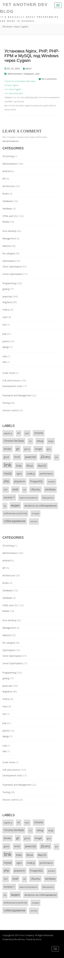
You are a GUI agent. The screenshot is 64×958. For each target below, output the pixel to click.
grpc (49, 449)
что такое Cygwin (12, 89)
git (17, 449)
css (30, 441)
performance (46, 473)
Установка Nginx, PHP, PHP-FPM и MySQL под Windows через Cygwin (31, 56)
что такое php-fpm (13, 93)
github (27, 449)
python (6, 341)
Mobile (5, 221)
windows (50, 489)
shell (15, 489)
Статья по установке (14, 81)
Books (5, 193)
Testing (6, 402)
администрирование (28, 497)
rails (4, 361)
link (7, 465)
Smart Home (8, 373)
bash (27, 433)
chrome (38, 433)
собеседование (14, 521)
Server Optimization (12, 274)
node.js (6, 309)
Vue (4, 324)
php (37, 73)
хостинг (33, 521)
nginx (19, 473)
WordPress (19, 939)
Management (9, 238)
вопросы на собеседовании (41, 505)
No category (8, 253)
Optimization (8, 260)
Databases (28, 73)
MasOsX (6, 245)
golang (5, 289)
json (56, 457)
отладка (35, 513)
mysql (7, 473)
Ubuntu (35, 489)
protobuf (51, 481)
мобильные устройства (15, 513)
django (5, 347)
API (4, 178)
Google (38, 448)
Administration (15, 73)
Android (6, 171)
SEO (6, 489)
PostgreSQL (36, 481)
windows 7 (9, 497)
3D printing (8, 156)
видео (15, 505)
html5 (17, 457)
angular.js (8, 433)
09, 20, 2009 (13, 68)
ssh (24, 490)
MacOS (42, 465)
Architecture (8, 186)
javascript (7, 296)
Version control (10, 410)
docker (7, 448)
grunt (6, 457)
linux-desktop (9, 231)
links (19, 465)
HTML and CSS (10, 216)
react (5, 317)
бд (5, 505)
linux (30, 465)
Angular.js (7, 302)
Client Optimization (12, 266)
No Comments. (49, 78)
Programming (9, 283)
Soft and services (11, 380)
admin (28, 68)
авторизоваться (10, 141)
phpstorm (19, 481)
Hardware (7, 208)
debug (40, 440)
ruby (4, 356)
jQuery (45, 456)
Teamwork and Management (17, 395)
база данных (48, 497)
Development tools (12, 386)
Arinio (39, 939)
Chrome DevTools (14, 441)
